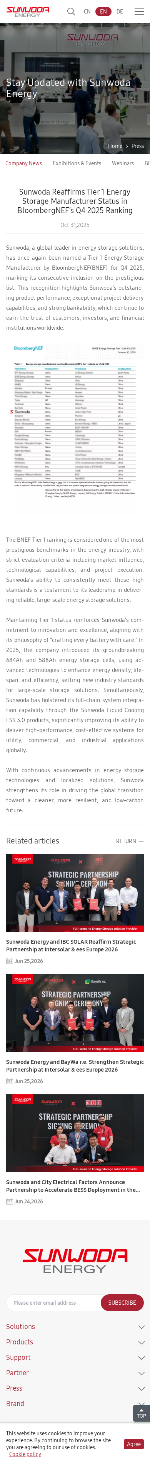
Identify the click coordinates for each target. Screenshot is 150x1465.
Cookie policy (25, 1454)
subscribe (122, 1302)
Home (115, 146)
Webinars (123, 163)
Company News (23, 163)
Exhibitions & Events (77, 163)
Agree (134, 1444)
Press (138, 146)
